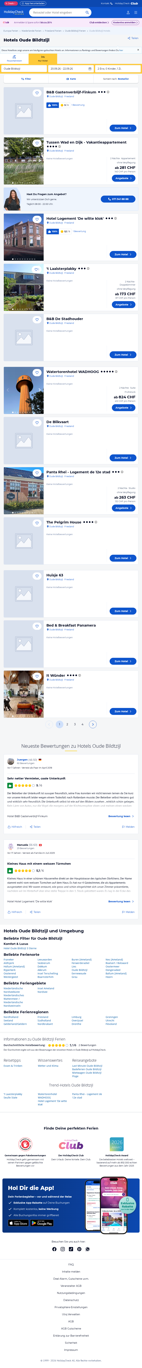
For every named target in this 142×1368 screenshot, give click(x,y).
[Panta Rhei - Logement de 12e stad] (24, 490)
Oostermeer (112, 966)
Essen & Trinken (13, 1065)
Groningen (112, 1017)
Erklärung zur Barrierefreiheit (71, 1335)
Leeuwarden (45, 959)
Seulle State (10, 1097)
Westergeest (11, 977)
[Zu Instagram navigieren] (62, 1249)
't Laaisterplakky (61, 269)
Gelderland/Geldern (15, 1024)
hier (121, 50)
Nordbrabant (45, 1024)
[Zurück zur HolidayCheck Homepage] (14, 12)
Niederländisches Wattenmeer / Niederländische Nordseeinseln (14, 1000)
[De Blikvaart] (24, 440)
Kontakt (105, 3)
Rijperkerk (9, 970)
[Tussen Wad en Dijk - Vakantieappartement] (24, 160)
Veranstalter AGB (71, 1285)
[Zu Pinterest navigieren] (79, 1249)
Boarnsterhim (46, 977)
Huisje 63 (54, 575)
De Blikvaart (57, 422)
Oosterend (10, 973)
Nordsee (42, 991)
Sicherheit (71, 1342)
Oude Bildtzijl (79, 970)
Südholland (44, 1020)
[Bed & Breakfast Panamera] (24, 644)
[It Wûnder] (24, 694)
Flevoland (111, 1024)
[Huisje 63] (24, 593)
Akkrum (42, 970)
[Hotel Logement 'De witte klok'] (24, 237)
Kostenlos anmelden (124, 22)
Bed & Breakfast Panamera (71, 625)
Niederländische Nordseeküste (13, 990)
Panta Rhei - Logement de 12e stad (78, 472)
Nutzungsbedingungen (71, 1293)
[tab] (14, 59)
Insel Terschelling (48, 973)
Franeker (9, 959)
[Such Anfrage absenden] (87, 12)
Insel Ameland (46, 988)
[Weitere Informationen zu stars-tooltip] (107, 92)
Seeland (8, 1020)
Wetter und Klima (48, 1065)
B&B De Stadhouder (64, 319)
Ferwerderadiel (80, 963)
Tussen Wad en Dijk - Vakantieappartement (86, 142)
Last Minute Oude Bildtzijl (87, 1065)
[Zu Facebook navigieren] (54, 1249)
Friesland (43, 1017)
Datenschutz (71, 1300)
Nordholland (11, 1017)
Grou (74, 977)
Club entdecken (98, 22)
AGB (71, 1321)
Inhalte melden (71, 1271)
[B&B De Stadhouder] (24, 337)
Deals (10, 3)
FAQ (71, 1264)
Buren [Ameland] (82, 959)
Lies (74, 966)
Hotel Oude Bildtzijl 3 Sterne (20, 948)
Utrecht (110, 1020)
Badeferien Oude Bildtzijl (86, 1069)
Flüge (75, 1076)
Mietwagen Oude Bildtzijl (86, 1072)
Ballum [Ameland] (116, 973)
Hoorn (109, 977)
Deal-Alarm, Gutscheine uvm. (71, 1278)
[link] (128, 12)
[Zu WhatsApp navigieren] (87, 1249)
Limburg (76, 1017)
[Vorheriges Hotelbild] (8, 160)
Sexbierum (44, 963)
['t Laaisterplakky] (24, 287)
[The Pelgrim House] (24, 540)
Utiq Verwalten (71, 1314)
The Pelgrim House (63, 522)
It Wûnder (55, 675)
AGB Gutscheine (71, 1328)
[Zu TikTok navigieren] (71, 1249)
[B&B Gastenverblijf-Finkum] (24, 110)
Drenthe (76, 1024)
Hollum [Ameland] (14, 966)
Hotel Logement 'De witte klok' (75, 218)
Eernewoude (79, 973)
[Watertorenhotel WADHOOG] (24, 390)
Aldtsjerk (9, 963)
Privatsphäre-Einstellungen (71, 1307)
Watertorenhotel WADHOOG (72, 372)
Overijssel (77, 1020)
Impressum (71, 1350)
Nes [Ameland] (114, 959)
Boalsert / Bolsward (117, 963)
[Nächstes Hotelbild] (39, 160)
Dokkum (42, 966)
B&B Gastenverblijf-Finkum (71, 92)
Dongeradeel (113, 970)
